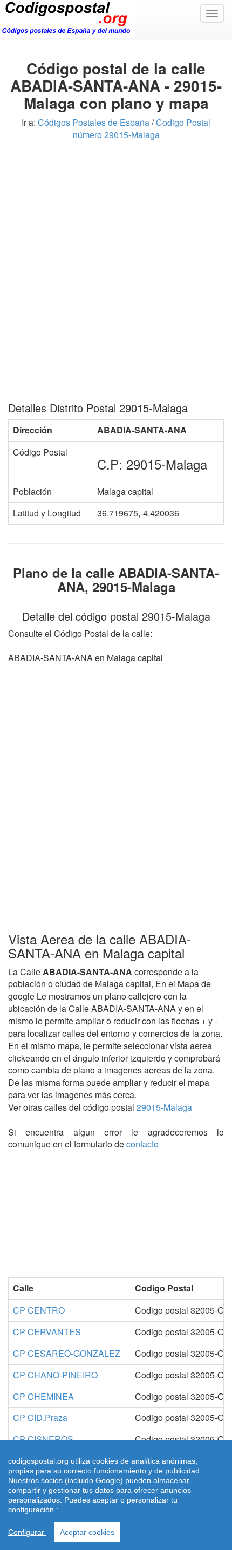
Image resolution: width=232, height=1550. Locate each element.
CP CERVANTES (47, 1331)
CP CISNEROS (43, 1439)
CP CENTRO (39, 1310)
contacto (142, 1144)
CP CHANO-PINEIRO (55, 1375)
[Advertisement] (116, 275)
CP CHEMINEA (43, 1396)
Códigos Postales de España (93, 122)
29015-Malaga (164, 1107)
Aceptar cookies (87, 1532)
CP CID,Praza (40, 1417)
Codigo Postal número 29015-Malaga (142, 128)
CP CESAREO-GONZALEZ (66, 1353)
